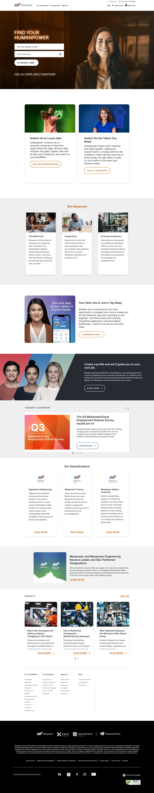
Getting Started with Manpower (31, 686)
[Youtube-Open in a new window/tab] (94, 774)
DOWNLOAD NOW (91, 334)
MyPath (27, 693)
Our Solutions (47, 679)
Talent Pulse (82, 685)
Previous (125, 408)
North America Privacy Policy (87, 761)
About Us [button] (64, 674)
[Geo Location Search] (61, 54)
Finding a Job (29, 691)
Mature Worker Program (29, 700)
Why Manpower (77, 206)
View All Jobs (115, 761)
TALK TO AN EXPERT (97, 170)
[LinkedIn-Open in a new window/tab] (59, 774)
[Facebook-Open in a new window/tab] (77, 774)
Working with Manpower (65, 681)
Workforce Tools (48, 685)
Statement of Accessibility (45, 761)
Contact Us (112, 1)
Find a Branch (65, 691)
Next (128, 408)
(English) (128, 1)
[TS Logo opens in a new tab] (81, 734)
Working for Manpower (28, 681)
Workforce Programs (49, 688)
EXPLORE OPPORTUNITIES (46, 164)
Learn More (85, 446)
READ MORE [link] (44, 653)
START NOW (93, 388)
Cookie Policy (104, 761)
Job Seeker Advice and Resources (85, 681)
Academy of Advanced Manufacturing (29, 707)
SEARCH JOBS (27, 63)
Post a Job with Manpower (47, 692)
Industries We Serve (49, 682)
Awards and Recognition (64, 686)
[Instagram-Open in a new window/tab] (84, 774)
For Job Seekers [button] (31, 674)
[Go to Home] (23, 5)
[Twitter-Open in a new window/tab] (68, 774)
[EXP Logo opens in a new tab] (61, 734)
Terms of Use (30, 761)
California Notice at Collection (66, 761)
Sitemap (125, 761)
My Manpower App (31, 696)
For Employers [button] (48, 674)
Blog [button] (80, 674)
